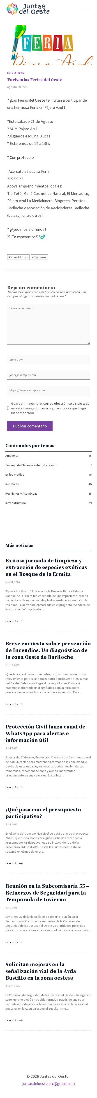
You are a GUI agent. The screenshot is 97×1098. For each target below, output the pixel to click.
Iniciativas (15, 73)
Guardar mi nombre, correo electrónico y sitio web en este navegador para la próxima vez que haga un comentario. (50, 408)
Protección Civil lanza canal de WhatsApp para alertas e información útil (45, 734)
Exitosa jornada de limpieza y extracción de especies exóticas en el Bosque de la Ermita (46, 567)
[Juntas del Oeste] (28, 9)
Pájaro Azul (39, 257)
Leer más (11, 621)
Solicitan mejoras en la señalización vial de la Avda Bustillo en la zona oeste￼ (40, 971)
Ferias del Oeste (18, 257)
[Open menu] (87, 8)
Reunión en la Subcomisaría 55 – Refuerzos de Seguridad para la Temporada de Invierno (47, 893)
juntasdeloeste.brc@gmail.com (48, 1083)
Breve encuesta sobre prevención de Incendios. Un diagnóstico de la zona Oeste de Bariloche (48, 650)
